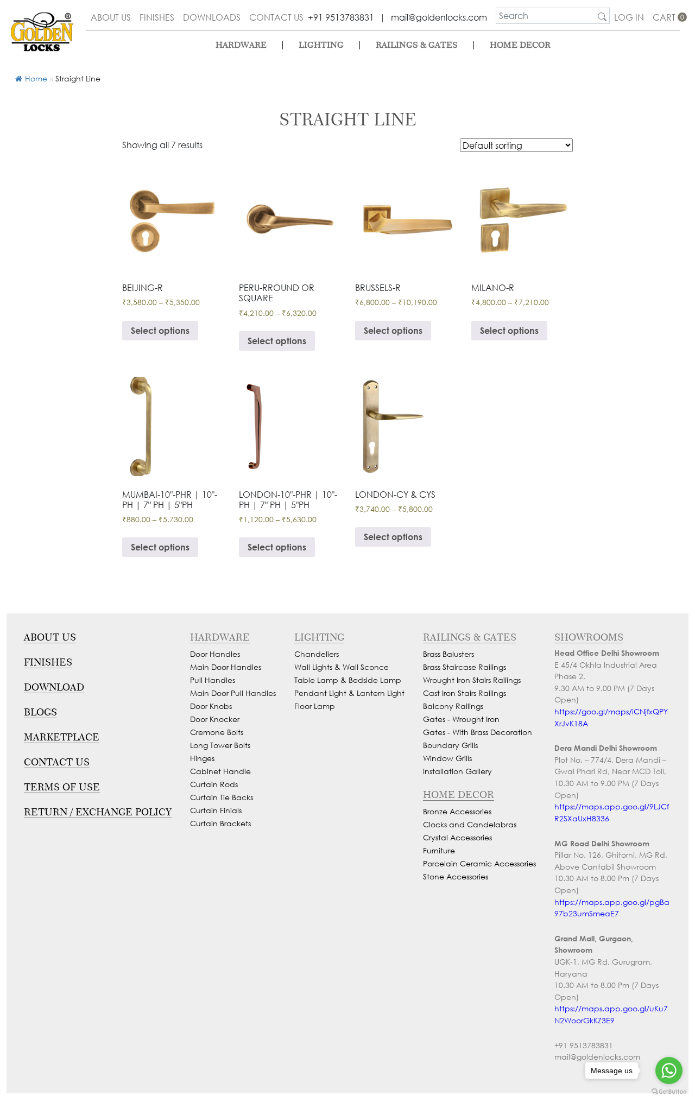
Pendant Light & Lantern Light (349, 693)
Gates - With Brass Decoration (477, 732)
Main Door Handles (225, 667)
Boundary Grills (450, 745)
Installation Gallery (457, 771)
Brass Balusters (448, 654)
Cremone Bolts (216, 732)
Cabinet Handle (220, 771)
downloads (212, 17)
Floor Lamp (314, 706)
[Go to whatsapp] (669, 1070)
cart (666, 17)
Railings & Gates (417, 45)
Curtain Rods (214, 784)
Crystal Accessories (457, 837)
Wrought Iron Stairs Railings (472, 680)
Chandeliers (316, 654)
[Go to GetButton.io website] (669, 1091)
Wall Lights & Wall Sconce (341, 667)
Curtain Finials (216, 810)
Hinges (202, 758)
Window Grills (447, 758)
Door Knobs (211, 706)
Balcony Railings (453, 706)
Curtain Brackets (220, 823)
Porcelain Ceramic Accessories (479, 863)
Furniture (439, 850)
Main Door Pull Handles (233, 693)
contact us (276, 17)
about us (111, 17)
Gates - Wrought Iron (461, 719)
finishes (157, 17)
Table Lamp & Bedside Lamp (347, 680)
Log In (629, 17)
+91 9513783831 (341, 17)
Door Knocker (214, 719)
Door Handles (215, 654)
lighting (321, 45)
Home (36, 78)
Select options (160, 330)
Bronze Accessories (457, 811)
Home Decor (520, 45)
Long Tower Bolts (220, 745)
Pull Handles (212, 680)
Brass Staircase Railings (464, 667)
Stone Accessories (455, 876)
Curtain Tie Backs (221, 797)
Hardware (241, 45)
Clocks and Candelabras (469, 824)
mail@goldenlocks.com (439, 17)
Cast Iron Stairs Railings (464, 693)
